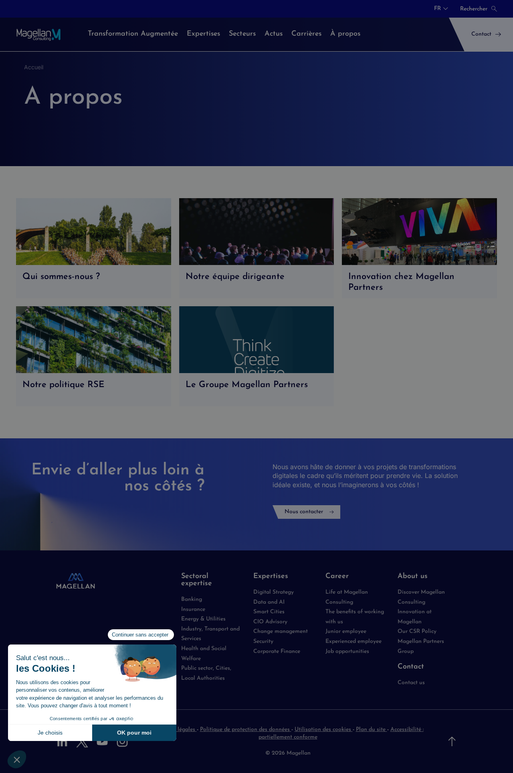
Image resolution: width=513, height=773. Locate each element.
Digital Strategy (273, 592)
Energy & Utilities (203, 619)
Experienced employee (353, 641)
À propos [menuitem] (345, 34)
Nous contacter (304, 512)
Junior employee (345, 631)
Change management (280, 631)
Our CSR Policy (417, 631)
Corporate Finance (276, 652)
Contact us (411, 683)
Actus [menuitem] (274, 34)
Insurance (193, 609)
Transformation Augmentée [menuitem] (133, 34)
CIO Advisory (270, 622)
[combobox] (441, 9)
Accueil (33, 67)
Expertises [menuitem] (203, 34)
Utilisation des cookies (324, 730)
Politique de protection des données (245, 730)
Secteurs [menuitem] (242, 34)
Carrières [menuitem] (306, 34)
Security (263, 641)
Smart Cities (269, 612)
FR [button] (437, 9)
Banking (191, 599)
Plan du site (371, 730)
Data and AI (269, 602)
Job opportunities (347, 652)
